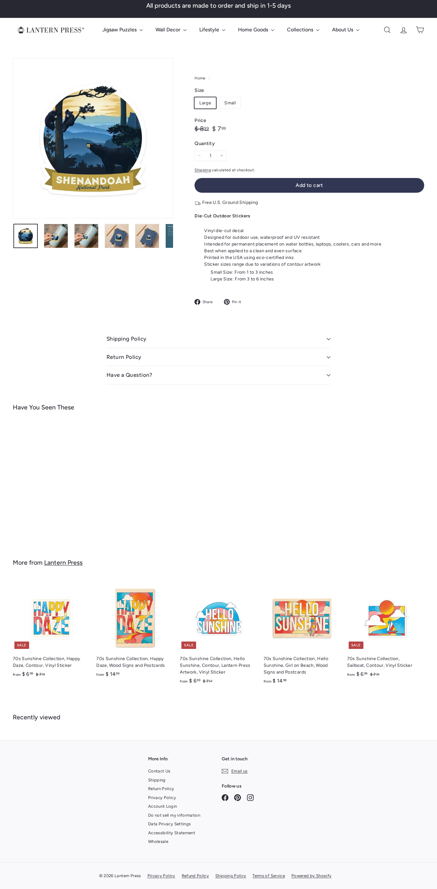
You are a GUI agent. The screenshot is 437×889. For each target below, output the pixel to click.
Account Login (162, 806)
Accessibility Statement (171, 832)
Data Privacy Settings (169, 823)
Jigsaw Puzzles (120, 30)
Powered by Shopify (311, 875)
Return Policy (124, 357)
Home (201, 78)
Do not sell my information (174, 815)
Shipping (203, 170)
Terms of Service (268, 875)
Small (230, 103)
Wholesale (158, 841)
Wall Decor (168, 30)
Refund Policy (195, 875)
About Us (343, 30)
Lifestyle (209, 30)
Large (205, 103)
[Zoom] (93, 138)
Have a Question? (130, 375)
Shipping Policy (126, 338)
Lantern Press (63, 562)
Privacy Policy (162, 797)
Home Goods (253, 30)
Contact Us (159, 771)
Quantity (205, 143)
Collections (300, 30)
